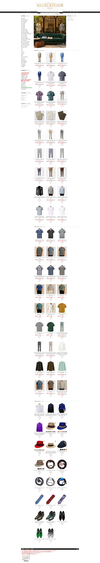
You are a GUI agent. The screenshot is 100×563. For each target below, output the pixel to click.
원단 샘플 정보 (24, 61)
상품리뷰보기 (23, 89)
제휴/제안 (23, 84)
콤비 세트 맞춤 (24, 21)
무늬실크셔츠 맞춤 (24, 43)
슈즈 (22, 50)
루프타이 (23, 52)
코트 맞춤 (23, 28)
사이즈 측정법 (69, 17)
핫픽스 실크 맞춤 (24, 45)
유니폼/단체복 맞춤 (24, 32)
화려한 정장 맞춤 (24, 19)
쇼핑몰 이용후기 (24, 78)
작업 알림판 (23, 82)
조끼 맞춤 (23, 26)
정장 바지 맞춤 (24, 29)
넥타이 (22, 54)
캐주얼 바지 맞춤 (24, 30)
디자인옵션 (23, 83)
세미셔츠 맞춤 (24, 36)
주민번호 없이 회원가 (70, 20)
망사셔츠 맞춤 (24, 40)
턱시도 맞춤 (23, 22)
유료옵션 (23, 66)
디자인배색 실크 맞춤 (25, 44)
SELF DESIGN (24, 62)
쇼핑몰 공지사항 (24, 75)
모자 (22, 48)
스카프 (22, 51)
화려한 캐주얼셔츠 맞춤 (25, 39)
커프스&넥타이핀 (24, 56)
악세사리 (23, 58)
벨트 (22, 55)
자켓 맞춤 (23, 23)
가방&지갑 (23, 59)
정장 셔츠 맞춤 (24, 34)
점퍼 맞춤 (23, 25)
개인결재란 (23, 65)
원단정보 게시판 (24, 76)
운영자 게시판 (24, 86)
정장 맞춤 (23, 18)
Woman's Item (24, 47)
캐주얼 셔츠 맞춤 (24, 37)
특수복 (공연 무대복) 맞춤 (26, 33)
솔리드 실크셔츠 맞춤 (25, 41)
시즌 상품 (23, 63)
